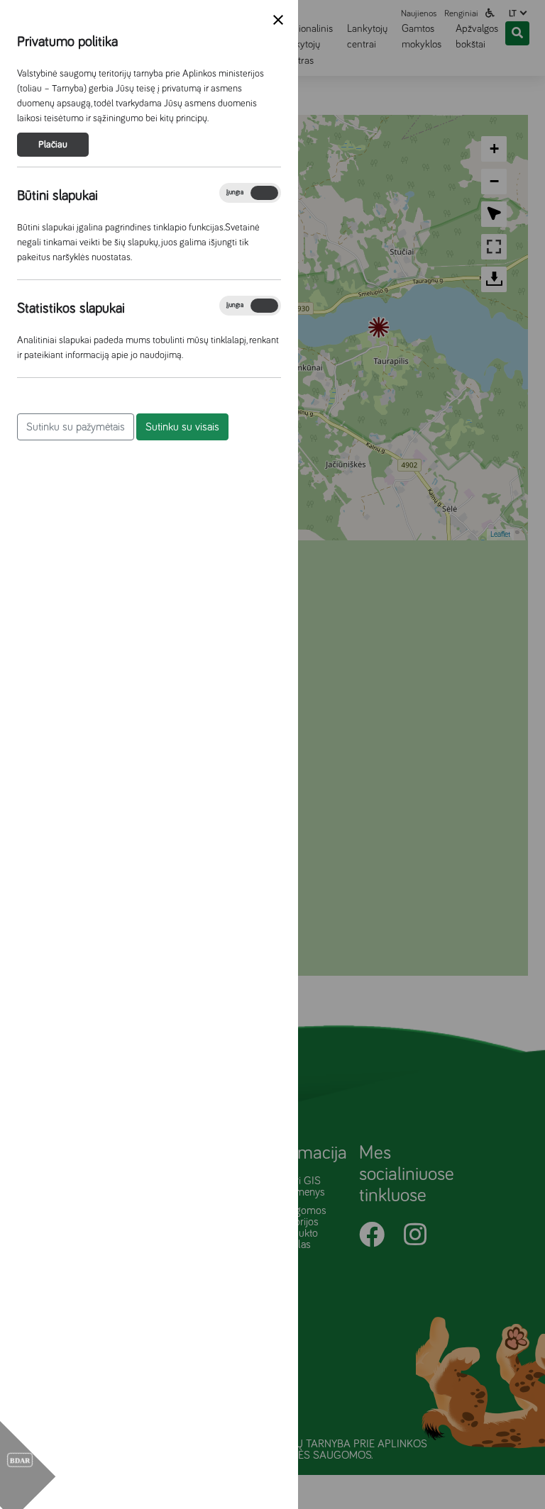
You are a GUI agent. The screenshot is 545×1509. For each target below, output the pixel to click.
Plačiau (52, 145)
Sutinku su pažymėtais (75, 427)
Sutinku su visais (182, 427)
